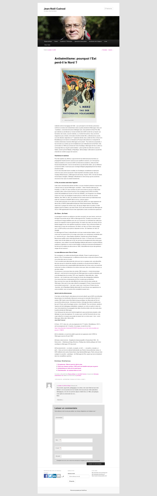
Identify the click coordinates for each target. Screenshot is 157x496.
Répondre (60, 399)
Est (62, 375)
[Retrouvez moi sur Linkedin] (54, 476)
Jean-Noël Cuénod (54, 8)
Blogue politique (48, 41)
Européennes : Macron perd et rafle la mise (70, 364)
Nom (58, 440)
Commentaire (59, 417)
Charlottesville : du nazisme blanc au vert (69, 370)
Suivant (110, 50)
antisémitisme (58, 375)
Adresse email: (71, 473)
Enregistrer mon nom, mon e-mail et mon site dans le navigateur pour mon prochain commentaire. (78, 460)
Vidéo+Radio (47, 45)
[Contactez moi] (59, 476)
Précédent (104, 50)
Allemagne (96, 374)
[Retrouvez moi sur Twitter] (50, 476)
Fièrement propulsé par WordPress (78, 490)
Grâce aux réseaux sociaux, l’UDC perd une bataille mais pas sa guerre (78, 366)
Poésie (56, 41)
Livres (105, 41)
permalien (78, 375)
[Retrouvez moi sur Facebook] (46, 476)
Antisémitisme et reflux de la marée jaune (69, 368)
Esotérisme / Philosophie (66, 41)
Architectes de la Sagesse (95, 41)
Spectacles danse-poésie (81, 41)
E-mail (58, 448)
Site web (58, 456)
